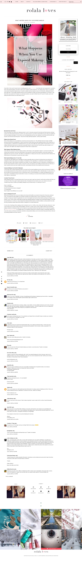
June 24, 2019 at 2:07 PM (12, 341)
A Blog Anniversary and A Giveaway (68, 122)
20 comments (32, 22)
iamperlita (9, 365)
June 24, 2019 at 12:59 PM (12, 331)
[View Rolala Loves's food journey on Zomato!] (68, 188)
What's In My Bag (68, 102)
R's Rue (8, 279)
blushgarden (9, 430)
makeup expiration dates (10, 209)
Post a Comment (9, 476)
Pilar (8, 345)
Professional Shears (11, 455)
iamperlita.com (16, 369)
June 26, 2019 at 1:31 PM (12, 394)
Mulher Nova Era (10, 469)
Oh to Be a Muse (10, 352)
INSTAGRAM (11, 370)
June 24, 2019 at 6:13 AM (12, 283)
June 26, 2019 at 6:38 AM (12, 383)
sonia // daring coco (11, 438)
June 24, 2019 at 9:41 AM (12, 319)
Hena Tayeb (9, 335)
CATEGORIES (52, 1)
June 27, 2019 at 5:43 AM (12, 403)
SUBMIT (68, 52)
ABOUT (22, 1)
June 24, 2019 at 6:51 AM (12, 299)
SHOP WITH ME (62, 1)
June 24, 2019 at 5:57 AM (12, 275)
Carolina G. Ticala (10, 423)
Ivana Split (9, 257)
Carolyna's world (10, 314)
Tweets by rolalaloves (68, 173)
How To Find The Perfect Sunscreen (11, 242)
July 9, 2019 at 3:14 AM (12, 451)
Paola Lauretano (10, 376)
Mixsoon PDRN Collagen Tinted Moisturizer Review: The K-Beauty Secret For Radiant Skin (36, 243)
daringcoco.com (10, 449)
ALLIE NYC (9, 407)
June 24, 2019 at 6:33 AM (12, 290)
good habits (33, 88)
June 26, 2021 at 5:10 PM (12, 473)
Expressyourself (10, 381)
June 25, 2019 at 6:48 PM (12, 372)
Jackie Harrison (10, 398)
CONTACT (28, 1)
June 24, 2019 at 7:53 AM (12, 310)
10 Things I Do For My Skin (68, 169)
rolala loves (34, 555)
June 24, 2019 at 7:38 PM (12, 348)
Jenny (8, 322)
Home (17, 1)
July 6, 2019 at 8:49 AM (12, 426)
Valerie (8, 387)
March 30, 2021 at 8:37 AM (12, 465)
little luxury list (10, 294)
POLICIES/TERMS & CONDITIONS (40, 1)
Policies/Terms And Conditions (52, 555)
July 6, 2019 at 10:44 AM (12, 434)
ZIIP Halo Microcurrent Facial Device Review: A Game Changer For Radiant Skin (68, 142)
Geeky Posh (10, 329)
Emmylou (9, 303)
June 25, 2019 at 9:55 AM (12, 361)
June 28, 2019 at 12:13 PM (12, 419)
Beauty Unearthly (10, 287)
